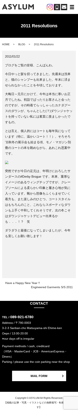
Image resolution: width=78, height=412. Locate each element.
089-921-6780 (21, 317)
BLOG (21, 44)
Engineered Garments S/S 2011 (52, 287)
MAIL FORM (39, 376)
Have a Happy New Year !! (22, 283)
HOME (6, 44)
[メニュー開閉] (72, 7)
